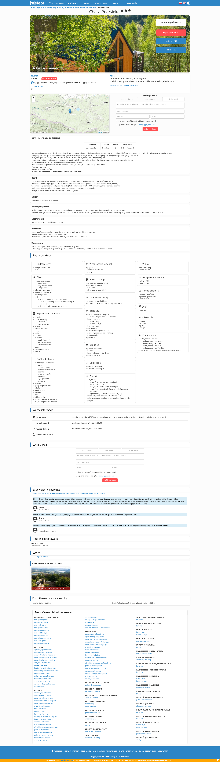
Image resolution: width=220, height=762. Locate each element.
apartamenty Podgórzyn (94, 637)
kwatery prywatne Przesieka (45, 668)
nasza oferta (132, 751)
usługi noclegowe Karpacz (95, 620)
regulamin (86, 751)
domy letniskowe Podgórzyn (96, 639)
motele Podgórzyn (92, 660)
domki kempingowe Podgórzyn (97, 642)
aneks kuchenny (91, 697)
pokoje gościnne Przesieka (44, 676)
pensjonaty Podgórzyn (93, 666)
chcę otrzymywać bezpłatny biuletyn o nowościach (136, 121)
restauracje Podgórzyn (94, 671)
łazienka (139, 620)
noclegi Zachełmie (41, 622)
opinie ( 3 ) (171, 50)
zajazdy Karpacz (91, 625)
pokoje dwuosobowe (93, 685)
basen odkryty (90, 706)
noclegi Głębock (40, 641)
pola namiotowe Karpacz (43, 735)
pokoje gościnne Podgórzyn (95, 668)
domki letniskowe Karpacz (44, 703)
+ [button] (33, 97)
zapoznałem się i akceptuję (136, 125)
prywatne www (42, 556)
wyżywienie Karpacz (42, 706)
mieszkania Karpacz (42, 722)
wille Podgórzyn (91, 676)
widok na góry (90, 719)
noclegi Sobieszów (41, 635)
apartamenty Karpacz (42, 695)
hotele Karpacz (40, 711)
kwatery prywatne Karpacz (44, 719)
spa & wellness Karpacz (43, 724)
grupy (87, 725)
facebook (57, 751)
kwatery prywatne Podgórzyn (96, 658)
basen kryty (89, 704)
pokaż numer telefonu (49, 79)
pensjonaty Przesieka (42, 673)
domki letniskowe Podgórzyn (96, 644)
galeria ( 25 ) (171, 41)
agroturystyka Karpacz (42, 693)
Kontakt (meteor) (72, 751)
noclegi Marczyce (41, 633)
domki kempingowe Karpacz (45, 701)
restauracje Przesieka (42, 678)
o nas (121, 751)
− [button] (33, 100)
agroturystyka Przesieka (43, 649)
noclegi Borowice (40, 625)
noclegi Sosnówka (41, 627)
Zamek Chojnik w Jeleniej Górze (50, 588)
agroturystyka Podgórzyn (94, 634)
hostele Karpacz (40, 709)
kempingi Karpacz (41, 714)
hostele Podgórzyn (92, 650)
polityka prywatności (107, 751)
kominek (139, 626)
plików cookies (67, 760)
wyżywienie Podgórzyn (94, 647)
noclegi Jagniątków (41, 630)
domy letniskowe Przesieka (44, 655)
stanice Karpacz (91, 617)
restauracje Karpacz (42, 738)
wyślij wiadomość (171, 32)
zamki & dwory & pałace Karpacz (97, 628)
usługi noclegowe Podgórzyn (96, 673)
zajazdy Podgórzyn (92, 679)
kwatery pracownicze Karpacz (45, 716)
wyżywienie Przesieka (42, 663)
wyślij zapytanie (150, 129)
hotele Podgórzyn (92, 652)
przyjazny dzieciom (92, 713)
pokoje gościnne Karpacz (43, 732)
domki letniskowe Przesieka (44, 660)
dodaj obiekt (145, 751)
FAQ (94, 751)
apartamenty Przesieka (43, 652)
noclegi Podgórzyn (41, 620)
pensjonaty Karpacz (41, 730)
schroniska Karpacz (41, 740)
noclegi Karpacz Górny (43, 638)
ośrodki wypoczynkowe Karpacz (46, 727)
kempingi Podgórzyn (93, 655)
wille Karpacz (90, 622)
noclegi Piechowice (41, 643)
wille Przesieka (39, 686)
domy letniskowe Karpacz (44, 698)
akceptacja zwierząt (92, 691)
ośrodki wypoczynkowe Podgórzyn (98, 663)
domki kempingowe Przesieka (45, 657)
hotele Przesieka (40, 665)
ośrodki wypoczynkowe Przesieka (46, 671)
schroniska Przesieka (42, 681)
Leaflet (100, 132)
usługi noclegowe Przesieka (44, 684)
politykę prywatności (147, 125)
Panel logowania (160, 751)
